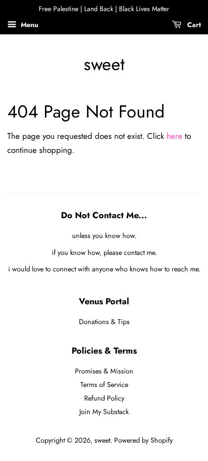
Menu (28, 25)
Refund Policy (104, 398)
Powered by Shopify (143, 440)
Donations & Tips (104, 322)
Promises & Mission (104, 371)
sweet (104, 64)
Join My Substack (104, 411)
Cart (193, 25)
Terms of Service (104, 384)
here (174, 136)
